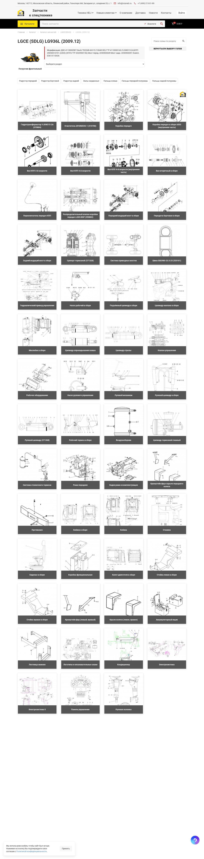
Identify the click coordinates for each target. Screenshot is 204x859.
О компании (126, 12)
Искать (183, 41)
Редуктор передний (28, 80)
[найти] (161, 24)
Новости (153, 12)
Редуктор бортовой (50, 80)
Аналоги (151, 23)
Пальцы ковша (110, 80)
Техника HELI (84, 12)
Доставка (140, 12)
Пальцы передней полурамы (135, 80)
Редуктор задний (71, 80)
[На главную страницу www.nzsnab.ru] (21, 12)
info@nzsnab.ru (125, 3)
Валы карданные (91, 80)
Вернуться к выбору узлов (168, 48)
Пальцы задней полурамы (164, 80)
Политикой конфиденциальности (31, 851)
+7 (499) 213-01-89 (146, 3)
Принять (66, 848)
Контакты (166, 12)
